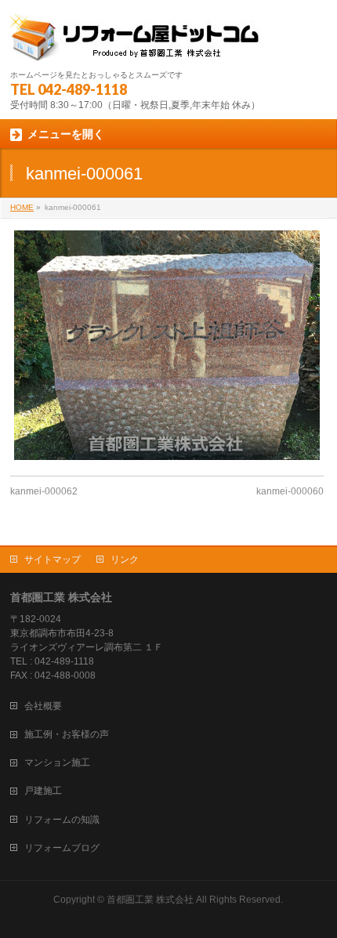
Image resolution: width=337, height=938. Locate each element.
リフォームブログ (62, 847)
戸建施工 (43, 790)
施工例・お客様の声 (66, 734)
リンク (125, 559)
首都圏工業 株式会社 (150, 899)
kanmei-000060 (290, 491)
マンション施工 (57, 762)
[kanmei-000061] (167, 345)
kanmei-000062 (44, 491)
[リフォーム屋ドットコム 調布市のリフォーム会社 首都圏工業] (136, 43)
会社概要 (43, 706)
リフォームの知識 (62, 819)
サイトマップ (52, 559)
